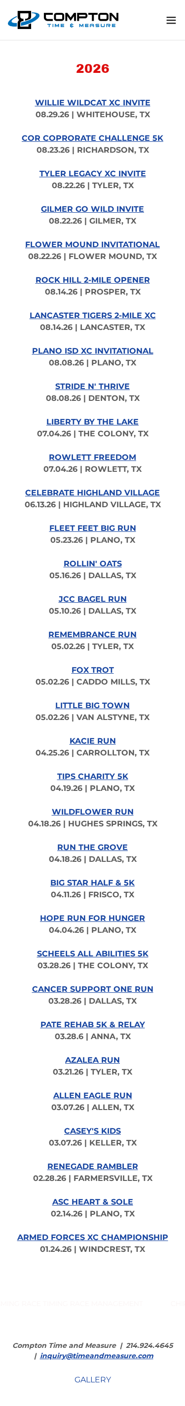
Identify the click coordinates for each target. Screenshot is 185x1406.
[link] (63, 20)
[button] (171, 20)
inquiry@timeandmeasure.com (96, 1355)
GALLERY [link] (92, 1379)
